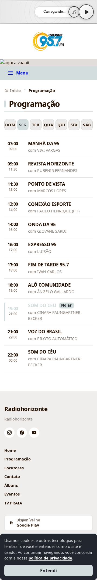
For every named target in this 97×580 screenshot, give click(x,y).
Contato (12, 476)
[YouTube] (34, 433)
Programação (17, 459)
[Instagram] (9, 433)
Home (10, 450)
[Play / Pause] (86, 11)
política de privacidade (50, 558)
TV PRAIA (13, 503)
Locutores (14, 467)
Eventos (12, 494)
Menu (22, 73)
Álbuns (11, 485)
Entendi (48, 571)
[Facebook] (22, 433)
